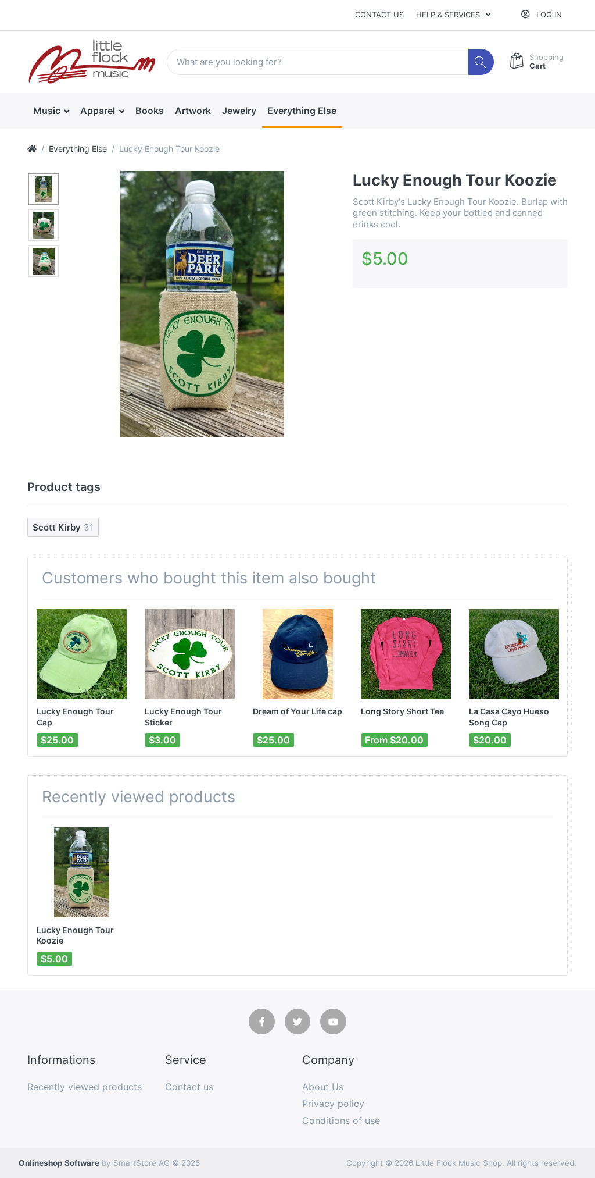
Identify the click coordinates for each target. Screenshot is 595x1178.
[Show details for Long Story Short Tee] (406, 654)
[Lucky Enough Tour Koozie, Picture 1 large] (43, 189)
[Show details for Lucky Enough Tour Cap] (82, 654)
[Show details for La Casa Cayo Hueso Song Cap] (514, 654)
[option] (202, 304)
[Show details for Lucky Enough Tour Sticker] (190, 654)
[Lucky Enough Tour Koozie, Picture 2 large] (43, 225)
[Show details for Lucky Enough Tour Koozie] (82, 872)
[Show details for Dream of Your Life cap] (298, 654)
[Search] (481, 62)
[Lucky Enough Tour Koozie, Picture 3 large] (43, 261)
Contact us (379, 14)
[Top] (32, 149)
